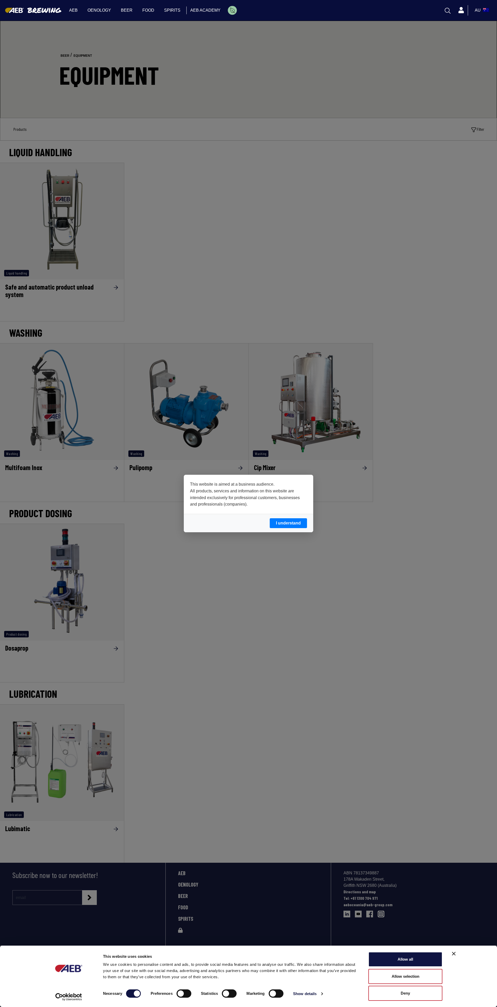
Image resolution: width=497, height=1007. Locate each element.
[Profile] (461, 10)
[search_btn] (447, 10)
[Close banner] (454, 953)
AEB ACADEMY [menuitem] (205, 10)
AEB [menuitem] (73, 10)
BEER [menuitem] (127, 10)
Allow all (405, 959)
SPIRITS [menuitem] (172, 10)
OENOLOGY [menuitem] (99, 10)
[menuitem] (232, 10)
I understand (288, 523)
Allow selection (405, 976)
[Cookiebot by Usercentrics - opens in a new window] (68, 997)
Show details (305, 993)
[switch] (184, 993)
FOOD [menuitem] (148, 10)
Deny (405, 993)
